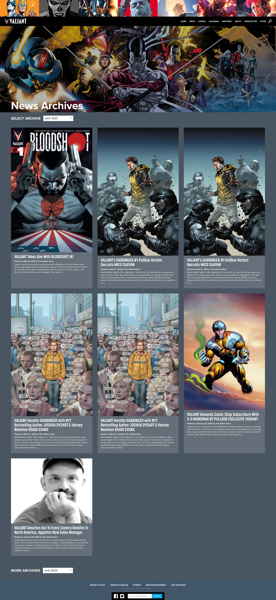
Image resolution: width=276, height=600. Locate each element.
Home (183, 21)
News (192, 21)
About (238, 21)
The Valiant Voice (46, 261)
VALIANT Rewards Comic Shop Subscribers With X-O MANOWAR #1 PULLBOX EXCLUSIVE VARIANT (223, 417)
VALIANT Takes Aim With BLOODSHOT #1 (43, 256)
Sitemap (137, 585)
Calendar (214, 21)
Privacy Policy (97, 585)
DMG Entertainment (156, 585)
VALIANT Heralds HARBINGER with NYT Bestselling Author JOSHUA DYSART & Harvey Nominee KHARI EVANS (48, 425)
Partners (227, 21)
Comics (202, 21)
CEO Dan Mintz (178, 585)
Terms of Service (119, 585)
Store (263, 21)
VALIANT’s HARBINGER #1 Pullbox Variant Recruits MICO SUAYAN (131, 262)
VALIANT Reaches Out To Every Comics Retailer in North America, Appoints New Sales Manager (51, 530)
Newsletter (251, 21)
